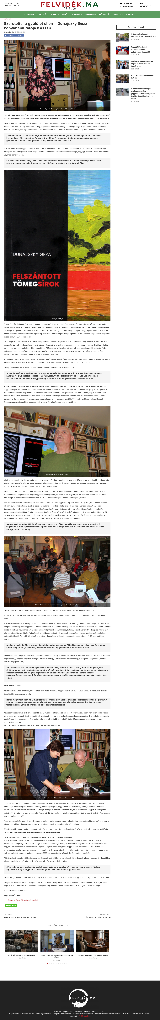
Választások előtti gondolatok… (92, 955)
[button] (8, 948)
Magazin (117, 14)
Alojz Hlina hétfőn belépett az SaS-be (143, 77)
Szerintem (90, 14)
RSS (103, 1011)
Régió (64, 14)
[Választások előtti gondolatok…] (92, 941)
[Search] (157, 14)
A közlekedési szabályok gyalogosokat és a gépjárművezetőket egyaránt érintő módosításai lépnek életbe (143, 93)
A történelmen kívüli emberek (21, 955)
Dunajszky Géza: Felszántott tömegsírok (23, 900)
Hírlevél (87, 1011)
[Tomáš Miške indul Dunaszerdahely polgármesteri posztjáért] (122, 50)
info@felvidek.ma (84, 1016)
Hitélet (54, 14)
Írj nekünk (57, 1011)
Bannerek (78, 1011)
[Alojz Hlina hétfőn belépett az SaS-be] (122, 78)
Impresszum (67, 1011)
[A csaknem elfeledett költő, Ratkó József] (57, 941)
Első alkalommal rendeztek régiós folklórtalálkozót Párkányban (142, 63)
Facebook (95, 1011)
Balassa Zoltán (9, 32)
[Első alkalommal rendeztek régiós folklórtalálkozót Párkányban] (122, 64)
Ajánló (129, 14)
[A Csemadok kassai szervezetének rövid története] (122, 37)
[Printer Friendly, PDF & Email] (11, 905)
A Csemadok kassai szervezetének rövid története (143, 35)
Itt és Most (29, 14)
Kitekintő (76, 14)
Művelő (42, 14)
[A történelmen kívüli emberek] (21, 941)
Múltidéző (104, 14)
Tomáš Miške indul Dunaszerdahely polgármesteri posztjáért (141, 49)
